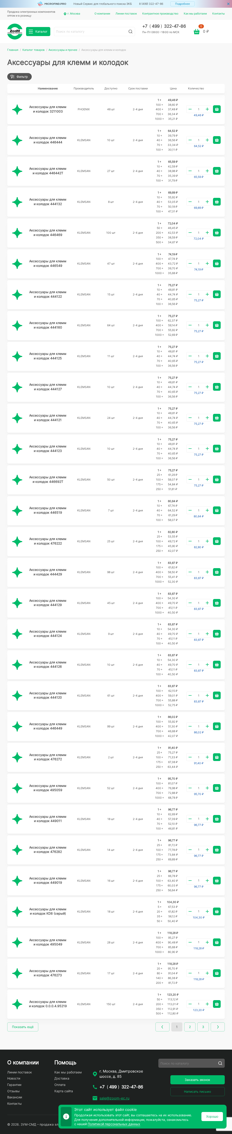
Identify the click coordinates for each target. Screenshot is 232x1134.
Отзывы (13, 1091)
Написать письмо (197, 1091)
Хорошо (212, 1116)
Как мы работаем (195, 13)
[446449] (17, 726)
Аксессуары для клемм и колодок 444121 (47, 417)
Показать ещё (23, 1027)
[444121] (17, 418)
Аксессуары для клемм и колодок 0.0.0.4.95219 (48, 1004)
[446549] (17, 264)
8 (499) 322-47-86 (151, 3)
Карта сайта (63, 1091)
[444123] (17, 449)
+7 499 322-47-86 (164, 26)
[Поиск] (130, 31)
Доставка (61, 1078)
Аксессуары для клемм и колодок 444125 (47, 356)
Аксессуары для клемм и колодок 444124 (47, 633)
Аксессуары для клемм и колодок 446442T (47, 171)
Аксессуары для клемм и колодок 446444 (47, 140)
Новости (13, 1078)
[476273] (17, 973)
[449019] (17, 881)
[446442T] (17, 171)
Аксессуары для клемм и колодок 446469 (47, 232)
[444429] (17, 572)
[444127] (17, 387)
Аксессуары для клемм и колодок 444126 (47, 664)
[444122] (17, 294)
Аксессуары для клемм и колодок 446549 (47, 263)
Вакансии (14, 1097)
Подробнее (182, 3)
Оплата (59, 1085)
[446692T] (17, 480)
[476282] (17, 850)
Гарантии (14, 1085)
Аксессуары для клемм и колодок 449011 (47, 819)
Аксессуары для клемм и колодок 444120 (47, 695)
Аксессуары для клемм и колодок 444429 (47, 572)
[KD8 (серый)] (17, 911)
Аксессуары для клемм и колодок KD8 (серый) (47, 911)
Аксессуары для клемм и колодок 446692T (47, 479)
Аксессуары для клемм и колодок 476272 (47, 757)
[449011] (17, 819)
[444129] (17, 603)
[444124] (17, 634)
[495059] (17, 788)
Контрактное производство (160, 13)
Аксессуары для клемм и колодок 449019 (47, 880)
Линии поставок (126, 13)
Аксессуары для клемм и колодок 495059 (47, 788)
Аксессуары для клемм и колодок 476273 (47, 973)
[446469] (17, 233)
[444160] (17, 325)
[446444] (17, 140)
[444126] (17, 665)
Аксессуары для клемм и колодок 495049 (47, 942)
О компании (102, 13)
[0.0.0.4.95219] (17, 1004)
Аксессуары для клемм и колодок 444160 (47, 325)
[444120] (17, 695)
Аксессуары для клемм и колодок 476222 (47, 541)
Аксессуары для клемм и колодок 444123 (47, 448)
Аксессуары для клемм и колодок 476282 (47, 849)
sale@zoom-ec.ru (114, 1098)
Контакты (218, 13)
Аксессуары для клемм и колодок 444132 (47, 201)
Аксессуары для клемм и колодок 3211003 (47, 109)
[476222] (17, 541)
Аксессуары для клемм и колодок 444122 (47, 294)
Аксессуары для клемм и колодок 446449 (47, 726)
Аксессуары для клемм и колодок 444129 (47, 603)
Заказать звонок (197, 1080)
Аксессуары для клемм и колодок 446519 (47, 510)
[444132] (17, 202)
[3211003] (17, 109)
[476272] (17, 757)
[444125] (17, 356)
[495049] (17, 942)
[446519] (17, 510)
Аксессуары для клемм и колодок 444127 (47, 387)
